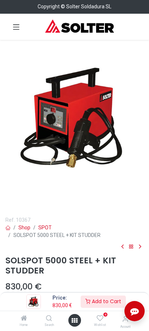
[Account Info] (125, 319)
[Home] (24, 319)
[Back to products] (131, 247)
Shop (24, 227)
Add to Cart (105, 301)
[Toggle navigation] (16, 27)
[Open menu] (74, 320)
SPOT (45, 227)
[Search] (49, 319)
